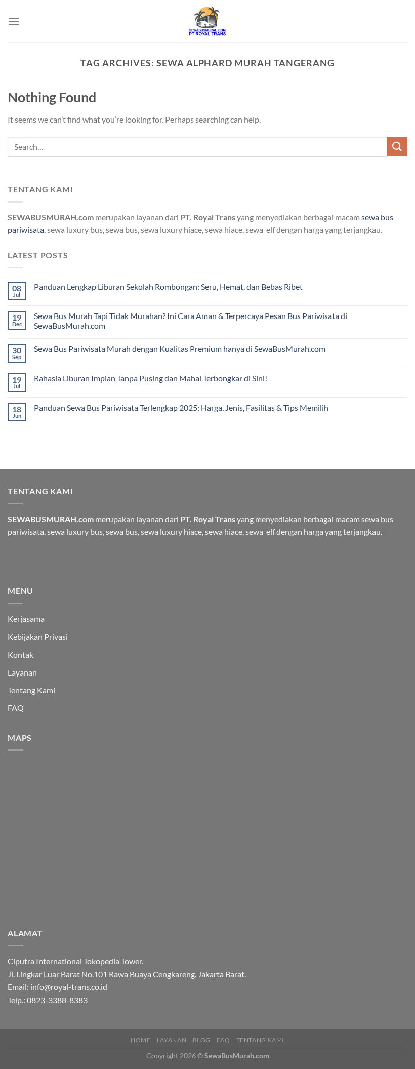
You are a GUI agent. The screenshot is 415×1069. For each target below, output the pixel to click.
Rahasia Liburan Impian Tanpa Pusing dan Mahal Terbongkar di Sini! (150, 378)
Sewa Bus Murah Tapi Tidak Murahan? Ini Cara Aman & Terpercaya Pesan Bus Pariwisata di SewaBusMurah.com (190, 320)
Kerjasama (26, 618)
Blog (202, 1040)
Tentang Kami (31, 690)
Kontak (20, 654)
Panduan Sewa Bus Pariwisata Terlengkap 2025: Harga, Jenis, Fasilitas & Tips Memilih (181, 407)
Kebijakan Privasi (38, 636)
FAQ (16, 707)
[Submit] (397, 146)
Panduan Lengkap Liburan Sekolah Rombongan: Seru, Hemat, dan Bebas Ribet (168, 286)
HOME (140, 1040)
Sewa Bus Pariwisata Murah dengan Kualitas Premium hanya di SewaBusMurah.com (179, 348)
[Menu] (14, 21)
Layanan (22, 672)
